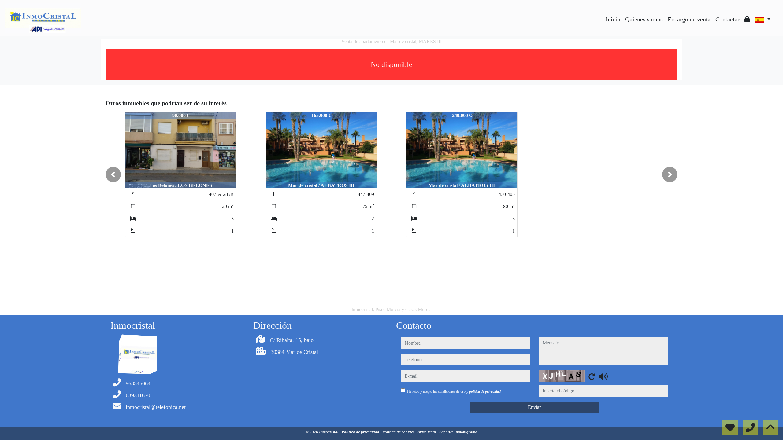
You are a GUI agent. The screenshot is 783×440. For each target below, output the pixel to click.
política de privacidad (485, 391)
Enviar (534, 407)
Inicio (613, 19)
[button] (113, 174)
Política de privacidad (361, 432)
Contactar (727, 19)
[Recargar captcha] (592, 376)
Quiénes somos (644, 19)
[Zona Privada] (747, 19)
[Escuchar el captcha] (603, 376)
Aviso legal (427, 432)
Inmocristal (329, 432)
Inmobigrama (465, 432)
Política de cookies (398, 432)
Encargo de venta (689, 19)
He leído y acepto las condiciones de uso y (454, 391)
